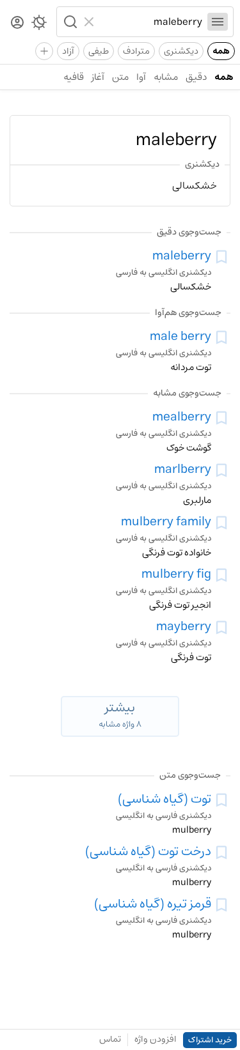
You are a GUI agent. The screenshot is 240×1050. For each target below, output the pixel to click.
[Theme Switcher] (39, 25)
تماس (110, 1039)
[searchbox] (151, 21)
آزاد (68, 51)
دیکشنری (181, 51)
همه (221, 51)
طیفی (98, 51)
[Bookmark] (221, 257)
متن (120, 77)
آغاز (98, 77)
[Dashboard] (17, 23)
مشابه (166, 77)
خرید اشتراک (210, 1040)
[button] (69, 22)
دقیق (196, 77)
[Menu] (217, 22)
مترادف (136, 51)
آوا (141, 77)
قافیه (73, 77)
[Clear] (90, 22)
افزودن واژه (155, 1039)
